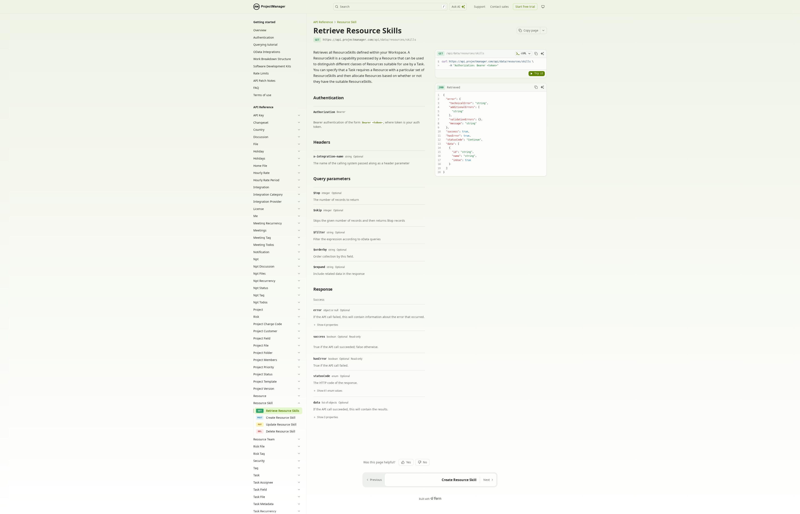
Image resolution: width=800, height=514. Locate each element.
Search (392, 7)
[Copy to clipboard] (536, 54)
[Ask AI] (542, 53)
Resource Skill (346, 22)
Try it (538, 73)
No (425, 462)
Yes (408, 462)
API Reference (323, 22)
